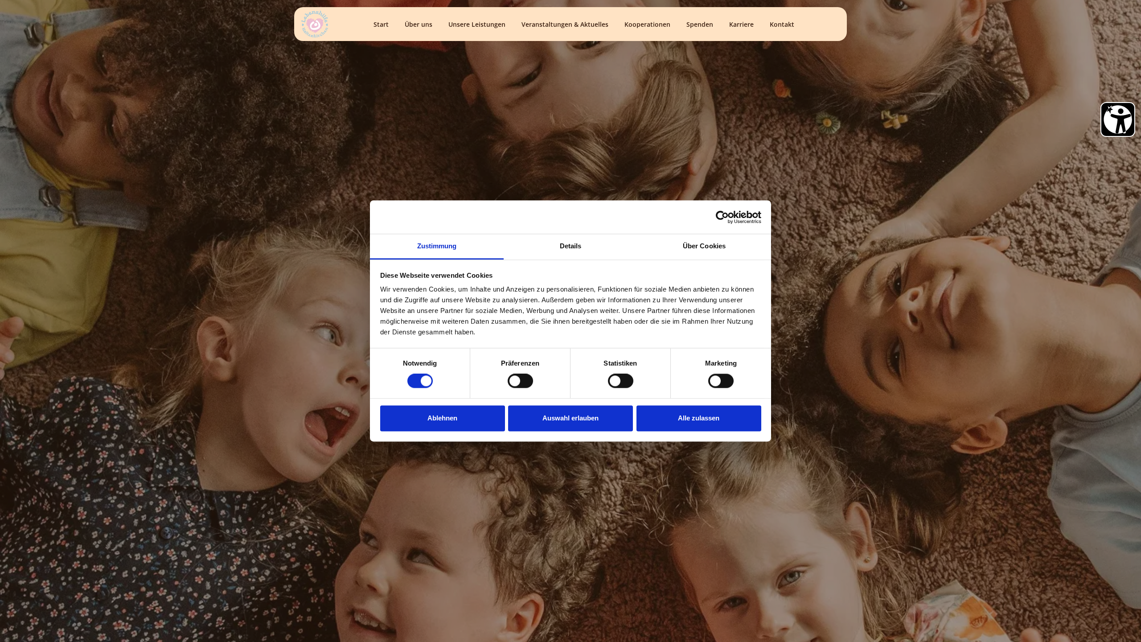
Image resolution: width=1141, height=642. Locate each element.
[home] (314, 24)
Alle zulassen (698, 418)
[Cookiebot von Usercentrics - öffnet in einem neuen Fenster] (722, 217)
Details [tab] (571, 246)
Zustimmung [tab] (437, 246)
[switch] (520, 381)
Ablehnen (442, 418)
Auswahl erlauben (570, 418)
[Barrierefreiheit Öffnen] (1117, 119)
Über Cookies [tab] (704, 246)
